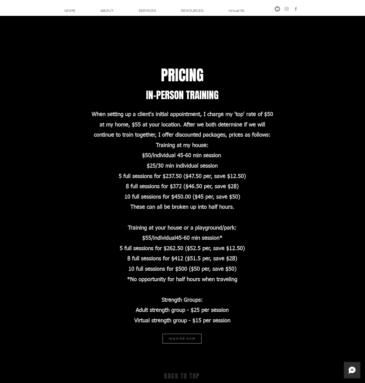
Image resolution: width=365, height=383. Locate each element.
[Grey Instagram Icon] (286, 9)
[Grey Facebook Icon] (295, 9)
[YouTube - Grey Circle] (277, 9)
